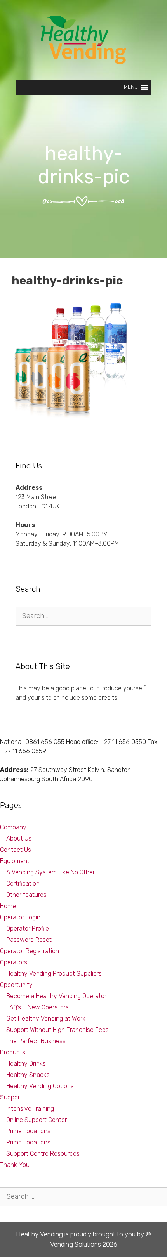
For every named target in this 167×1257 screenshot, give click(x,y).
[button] (131, 87)
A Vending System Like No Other (50, 872)
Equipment (15, 861)
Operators (13, 962)
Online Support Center (36, 1119)
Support (11, 1097)
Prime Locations (28, 1131)
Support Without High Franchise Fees (57, 1029)
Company (13, 827)
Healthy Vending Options (40, 1086)
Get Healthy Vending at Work (45, 1018)
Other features (26, 894)
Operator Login (20, 917)
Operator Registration (29, 951)
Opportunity (16, 984)
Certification (23, 883)
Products (12, 1052)
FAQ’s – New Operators (37, 1007)
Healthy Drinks (26, 1063)
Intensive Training (30, 1108)
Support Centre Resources (43, 1153)
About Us (18, 838)
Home (8, 906)
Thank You (15, 1165)
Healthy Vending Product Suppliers (54, 973)
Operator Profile (27, 928)
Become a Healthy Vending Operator (56, 996)
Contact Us (15, 849)
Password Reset (29, 939)
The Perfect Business (36, 1041)
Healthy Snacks (28, 1074)
